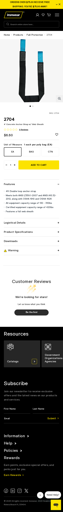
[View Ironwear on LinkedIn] (13, 491)
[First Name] (17, 409)
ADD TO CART (39, 165)
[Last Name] (46, 409)
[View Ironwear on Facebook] (6, 491)
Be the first (31, 312)
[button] (49, 15)
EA (12, 151)
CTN (50, 151)
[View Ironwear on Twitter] (26, 491)
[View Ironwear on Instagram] (19, 491)
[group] (22, 353)
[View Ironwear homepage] (14, 15)
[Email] (31, 418)
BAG (31, 151)
